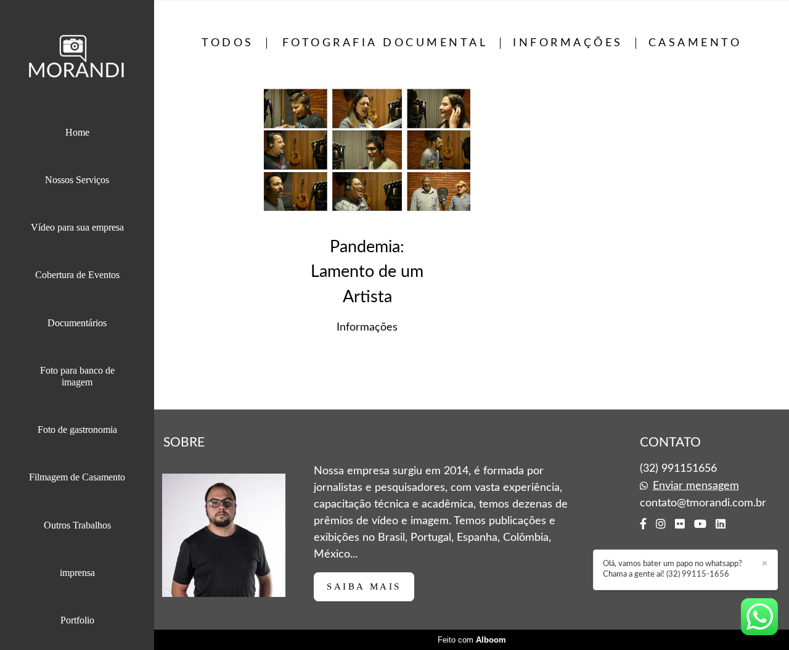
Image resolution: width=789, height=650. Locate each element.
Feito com (472, 639)
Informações (568, 43)
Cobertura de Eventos (77, 274)
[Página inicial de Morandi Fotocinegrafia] (77, 59)
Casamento (695, 43)
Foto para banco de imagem (77, 376)
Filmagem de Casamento (77, 477)
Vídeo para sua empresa (77, 227)
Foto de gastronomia (77, 429)
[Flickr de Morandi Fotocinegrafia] (680, 524)
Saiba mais (364, 586)
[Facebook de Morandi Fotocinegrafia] (643, 524)
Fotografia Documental (385, 43)
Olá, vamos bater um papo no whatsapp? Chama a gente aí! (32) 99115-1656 (672, 569)
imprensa (77, 572)
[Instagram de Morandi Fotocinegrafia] (661, 524)
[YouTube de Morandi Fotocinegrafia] (700, 524)
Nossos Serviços (77, 180)
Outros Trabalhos (77, 525)
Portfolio (77, 620)
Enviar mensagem (696, 486)
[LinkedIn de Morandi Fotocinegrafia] (721, 524)
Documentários (77, 323)
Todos (228, 43)
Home (77, 132)
